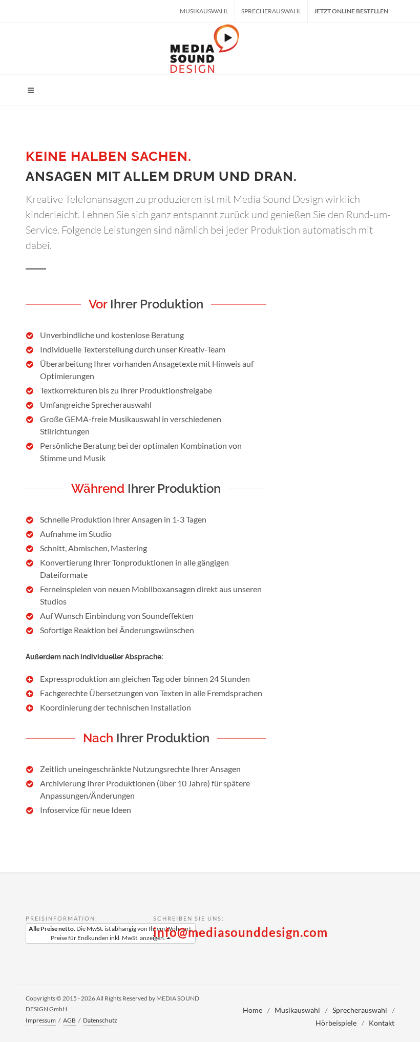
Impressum (41, 1020)
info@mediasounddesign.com (240, 932)
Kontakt (381, 1022)
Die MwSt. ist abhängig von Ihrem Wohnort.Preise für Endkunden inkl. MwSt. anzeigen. (111, 933)
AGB (69, 1020)
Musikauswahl (204, 11)
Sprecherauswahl (271, 11)
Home (252, 1010)
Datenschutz (100, 1020)
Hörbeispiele (336, 1022)
